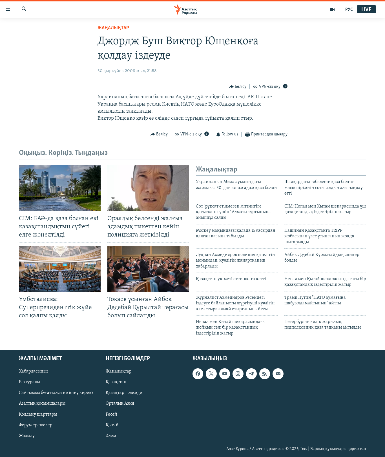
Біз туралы (29, 382)
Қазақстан (116, 382)
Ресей (111, 414)
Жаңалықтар (119, 371)
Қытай (112, 425)
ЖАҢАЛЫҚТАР (113, 28)
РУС (349, 9)
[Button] (238, 86)
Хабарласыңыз (33, 371)
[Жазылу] (278, 374)
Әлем (111, 436)
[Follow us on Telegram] (251, 374)
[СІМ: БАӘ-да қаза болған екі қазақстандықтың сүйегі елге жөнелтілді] (60, 188)
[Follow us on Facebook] (198, 374)
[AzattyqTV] (332, 9)
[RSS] (264, 374)
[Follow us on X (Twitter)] (211, 374)
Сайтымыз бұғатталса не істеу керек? (56, 393)
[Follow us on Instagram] (238, 374)
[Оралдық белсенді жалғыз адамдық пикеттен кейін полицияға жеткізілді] (148, 188)
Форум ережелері (36, 425)
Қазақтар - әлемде (124, 393)
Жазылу (27, 436)
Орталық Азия (120, 404)
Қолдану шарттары (38, 414)
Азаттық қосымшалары (42, 404)
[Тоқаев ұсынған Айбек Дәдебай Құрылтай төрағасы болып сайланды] (148, 269)
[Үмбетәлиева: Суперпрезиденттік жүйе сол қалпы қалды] (60, 269)
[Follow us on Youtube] (224, 374)
